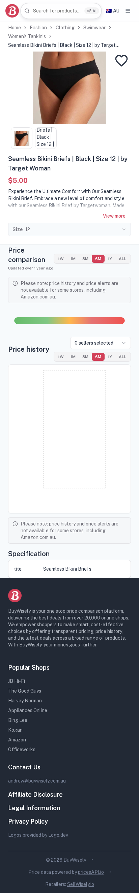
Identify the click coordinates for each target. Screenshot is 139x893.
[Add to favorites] (121, 60)
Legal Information (34, 807)
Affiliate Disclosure (35, 794)
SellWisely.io (80, 884)
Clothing (65, 27)
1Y (110, 258)
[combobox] (61, 11)
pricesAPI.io (91, 872)
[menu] (128, 11)
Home (14, 27)
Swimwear (94, 27)
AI (94, 10)
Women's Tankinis (27, 36)
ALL (123, 258)
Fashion (38, 27)
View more (114, 216)
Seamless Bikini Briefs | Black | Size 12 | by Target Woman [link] (62, 45)
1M (73, 258)
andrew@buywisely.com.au (37, 781)
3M (85, 258)
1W (61, 258)
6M (98, 258)
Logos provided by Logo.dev (38, 835)
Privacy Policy (28, 821)
